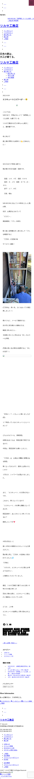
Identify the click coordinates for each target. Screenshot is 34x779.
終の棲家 (11, 77)
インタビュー (8, 31)
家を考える (7, 35)
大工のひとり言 (8, 656)
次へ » (15, 643)
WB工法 (17, 628)
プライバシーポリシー (11, 757)
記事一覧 (10, 643)
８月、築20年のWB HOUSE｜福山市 (18, 677)
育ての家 (11, 75)
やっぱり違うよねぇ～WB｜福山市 (18, 670)
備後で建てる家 (17, 630)
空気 (5, 634)
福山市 (23, 632)
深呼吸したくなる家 (14, 632)
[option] (19, 20)
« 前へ (5, 643)
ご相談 (6, 39)
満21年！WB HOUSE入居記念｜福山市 (19, 675)
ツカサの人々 (8, 33)
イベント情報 (8, 654)
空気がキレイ (12, 634)
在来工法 (26, 630)
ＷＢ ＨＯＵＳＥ (8, 628)
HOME (6, 759)
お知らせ (6, 652)
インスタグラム (6, 776)
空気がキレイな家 (22, 634)
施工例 (6, 37)
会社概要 (7, 755)
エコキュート (25, 628)
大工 (5, 632)
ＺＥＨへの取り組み (10, 750)
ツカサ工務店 (9, 25)
